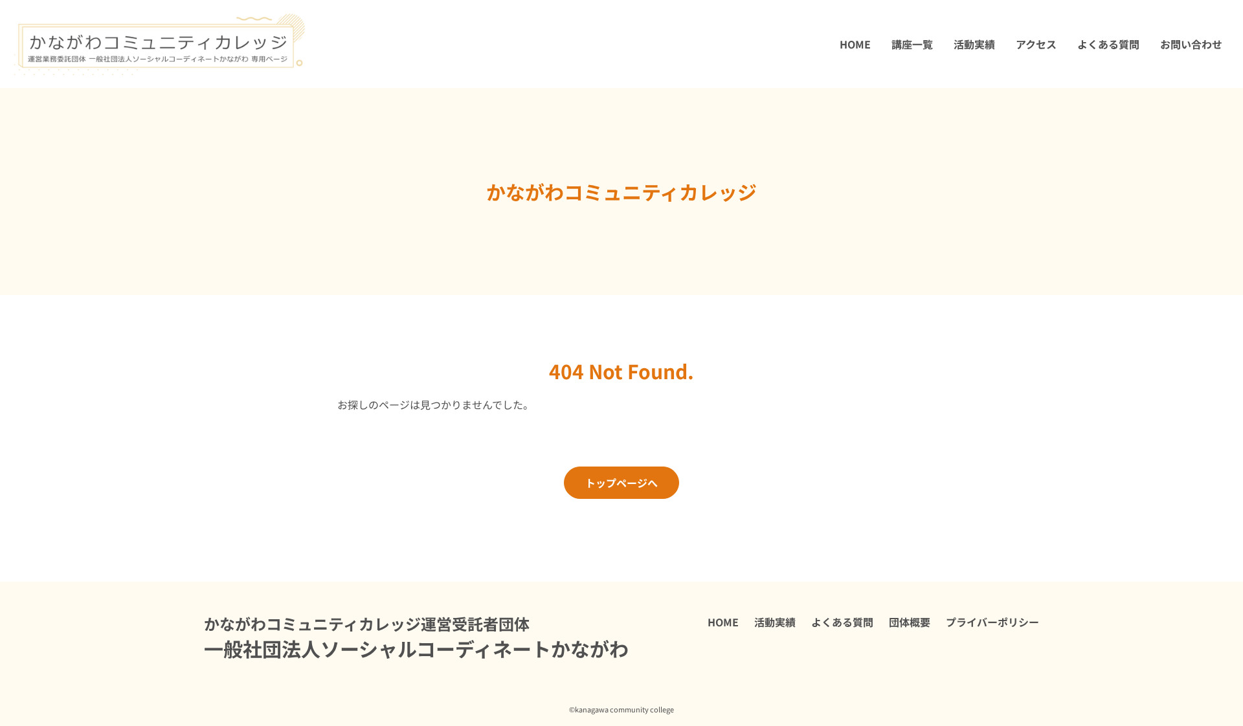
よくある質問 (1108, 44)
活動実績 (974, 44)
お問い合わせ (1191, 44)
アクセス (1036, 44)
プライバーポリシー (992, 622)
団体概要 (909, 622)
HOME (855, 44)
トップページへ (621, 482)
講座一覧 (912, 44)
